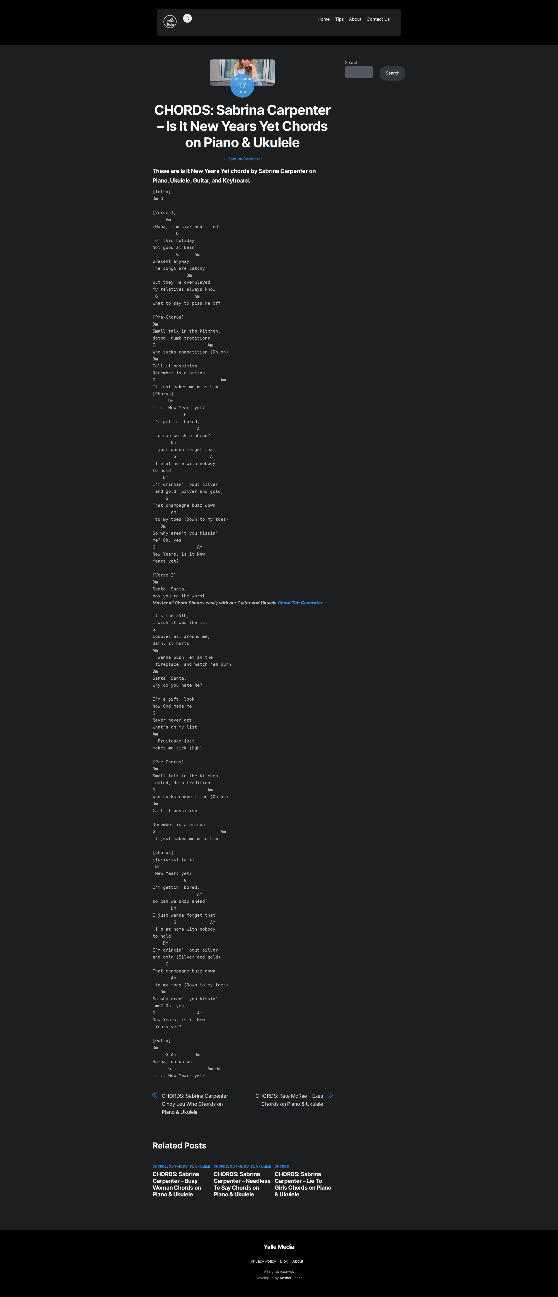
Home (324, 19)
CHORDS (160, 1166)
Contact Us (378, 19)
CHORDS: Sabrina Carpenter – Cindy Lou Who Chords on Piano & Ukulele (197, 1104)
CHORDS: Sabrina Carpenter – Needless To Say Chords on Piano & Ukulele (242, 1184)
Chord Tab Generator (300, 602)
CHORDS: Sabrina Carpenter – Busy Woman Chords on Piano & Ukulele (177, 1184)
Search (352, 62)
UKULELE (202, 1166)
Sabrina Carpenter (245, 159)
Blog (284, 1261)
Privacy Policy (263, 1261)
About (355, 19)
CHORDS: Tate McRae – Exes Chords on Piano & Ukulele (289, 1100)
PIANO (188, 1166)
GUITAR (175, 1166)
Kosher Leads (291, 1278)
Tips (339, 19)
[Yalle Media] (170, 25)
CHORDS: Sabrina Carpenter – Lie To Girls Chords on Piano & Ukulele (303, 1184)
